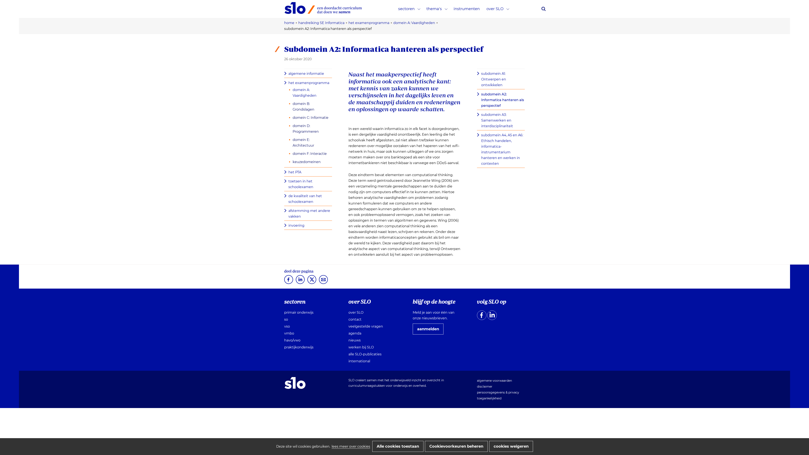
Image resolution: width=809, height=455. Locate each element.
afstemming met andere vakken (309, 213)
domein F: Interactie (310, 154)
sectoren (406, 9)
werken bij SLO (361, 347)
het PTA (294, 172)
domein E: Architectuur (303, 142)
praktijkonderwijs (298, 347)
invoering (296, 225)
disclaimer (484, 386)
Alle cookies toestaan (398, 446)
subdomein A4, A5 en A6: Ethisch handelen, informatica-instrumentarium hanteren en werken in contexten (502, 149)
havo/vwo (292, 340)
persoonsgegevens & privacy (498, 392)
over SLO (495, 9)
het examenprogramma (308, 83)
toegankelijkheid (489, 398)
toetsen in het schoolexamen (300, 184)
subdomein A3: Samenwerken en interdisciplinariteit (497, 120)
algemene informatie (306, 74)
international (359, 361)
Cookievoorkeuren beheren (456, 446)
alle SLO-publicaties (365, 354)
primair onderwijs (298, 312)
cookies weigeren (511, 446)
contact (355, 319)
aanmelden (429, 331)
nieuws (354, 340)
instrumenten (467, 9)
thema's (434, 9)
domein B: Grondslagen (303, 106)
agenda (354, 333)
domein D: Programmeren (306, 129)
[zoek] (543, 9)
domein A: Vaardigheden (304, 93)
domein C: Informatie (310, 118)
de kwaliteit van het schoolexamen (305, 199)
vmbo (289, 333)
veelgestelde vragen (365, 326)
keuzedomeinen (307, 162)
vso (287, 326)
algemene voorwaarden (494, 381)
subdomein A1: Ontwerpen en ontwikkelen (493, 79)
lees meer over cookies (351, 446)
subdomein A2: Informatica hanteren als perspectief (502, 100)
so (286, 319)
